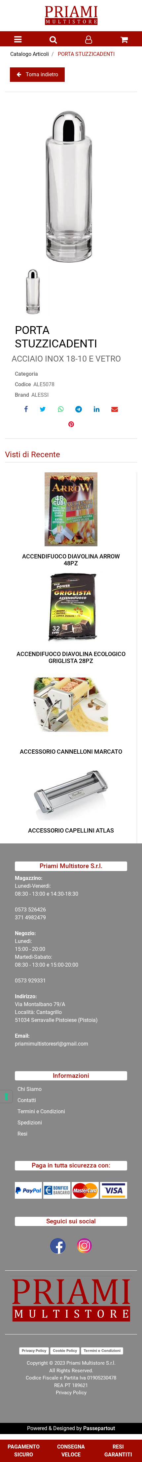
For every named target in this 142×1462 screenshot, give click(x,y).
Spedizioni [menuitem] (30, 1123)
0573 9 (23, 981)
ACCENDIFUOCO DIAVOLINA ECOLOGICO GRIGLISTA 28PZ (71, 657)
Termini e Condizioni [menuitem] (41, 1111)
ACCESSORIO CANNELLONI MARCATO (71, 751)
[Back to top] (123, 1437)
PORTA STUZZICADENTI (86, 54)
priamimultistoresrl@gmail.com (51, 1044)
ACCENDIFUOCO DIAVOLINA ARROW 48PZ (71, 560)
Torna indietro (42, 74)
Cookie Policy (65, 1350)
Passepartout (99, 1428)
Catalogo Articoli (29, 54)
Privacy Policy (34, 1350)
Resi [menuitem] (22, 1134)
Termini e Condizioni (102, 1350)
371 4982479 (30, 917)
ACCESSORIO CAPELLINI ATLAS (71, 830)
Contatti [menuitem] (27, 1100)
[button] (71, 180)
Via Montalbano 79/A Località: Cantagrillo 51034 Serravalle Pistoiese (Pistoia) (56, 1012)
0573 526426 (30, 910)
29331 (38, 981)
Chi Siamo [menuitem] (30, 1089)
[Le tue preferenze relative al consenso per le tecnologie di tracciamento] (6, 1096)
